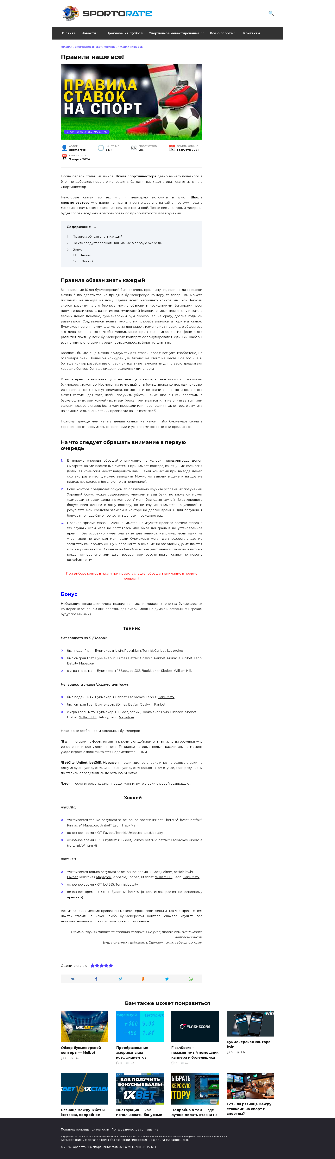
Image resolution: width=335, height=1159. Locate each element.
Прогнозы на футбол (124, 33)
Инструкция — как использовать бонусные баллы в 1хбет (139, 1114)
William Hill (182, 671)
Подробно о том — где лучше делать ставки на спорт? (194, 1114)
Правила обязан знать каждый (98, 236)
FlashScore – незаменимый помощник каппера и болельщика (194, 1052)
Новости (88, 33)
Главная (66, 47)
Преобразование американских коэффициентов (132, 1052)
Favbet (108, 833)
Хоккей (87, 261)
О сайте (69, 33)
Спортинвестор (73, 187)
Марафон (86, 663)
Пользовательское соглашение (134, 1129)
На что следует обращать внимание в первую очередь (117, 243)
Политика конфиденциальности (85, 1129)
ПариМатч (132, 650)
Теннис (86, 255)
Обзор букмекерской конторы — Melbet (81, 1050)
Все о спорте (221, 33)
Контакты (251, 33)
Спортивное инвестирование (174, 33)
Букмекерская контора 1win (248, 1044)
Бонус (78, 249)
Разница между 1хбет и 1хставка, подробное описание (83, 1114)
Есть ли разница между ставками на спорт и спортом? (249, 1109)
